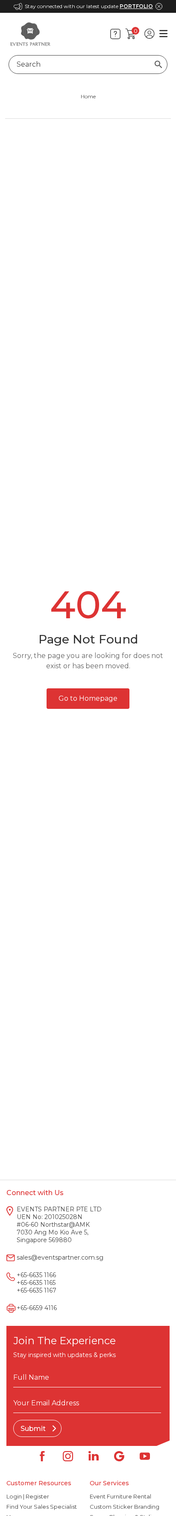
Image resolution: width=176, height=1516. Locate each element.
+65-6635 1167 (36, 1290)
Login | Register (27, 1496)
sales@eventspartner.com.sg (60, 1257)
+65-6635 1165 (36, 1283)
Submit (34, 1429)
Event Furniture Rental (120, 1496)
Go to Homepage (88, 698)
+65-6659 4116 (37, 1308)
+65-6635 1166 (36, 1275)
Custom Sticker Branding (124, 1506)
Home (88, 96)
